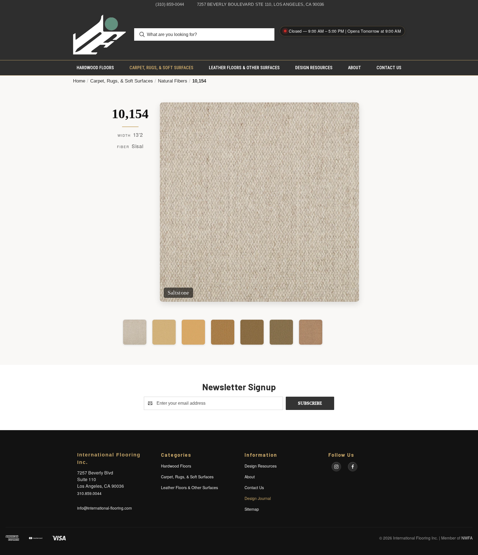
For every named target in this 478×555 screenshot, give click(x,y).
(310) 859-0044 (169, 4)
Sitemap (252, 509)
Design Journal (258, 498)
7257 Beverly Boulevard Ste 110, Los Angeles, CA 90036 (260, 4)
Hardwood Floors (95, 67)
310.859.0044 (89, 493)
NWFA (466, 538)
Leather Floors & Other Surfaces (244, 67)
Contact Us (388, 67)
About (354, 67)
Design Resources (313, 67)
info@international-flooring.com (104, 508)
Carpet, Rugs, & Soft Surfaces (161, 67)
